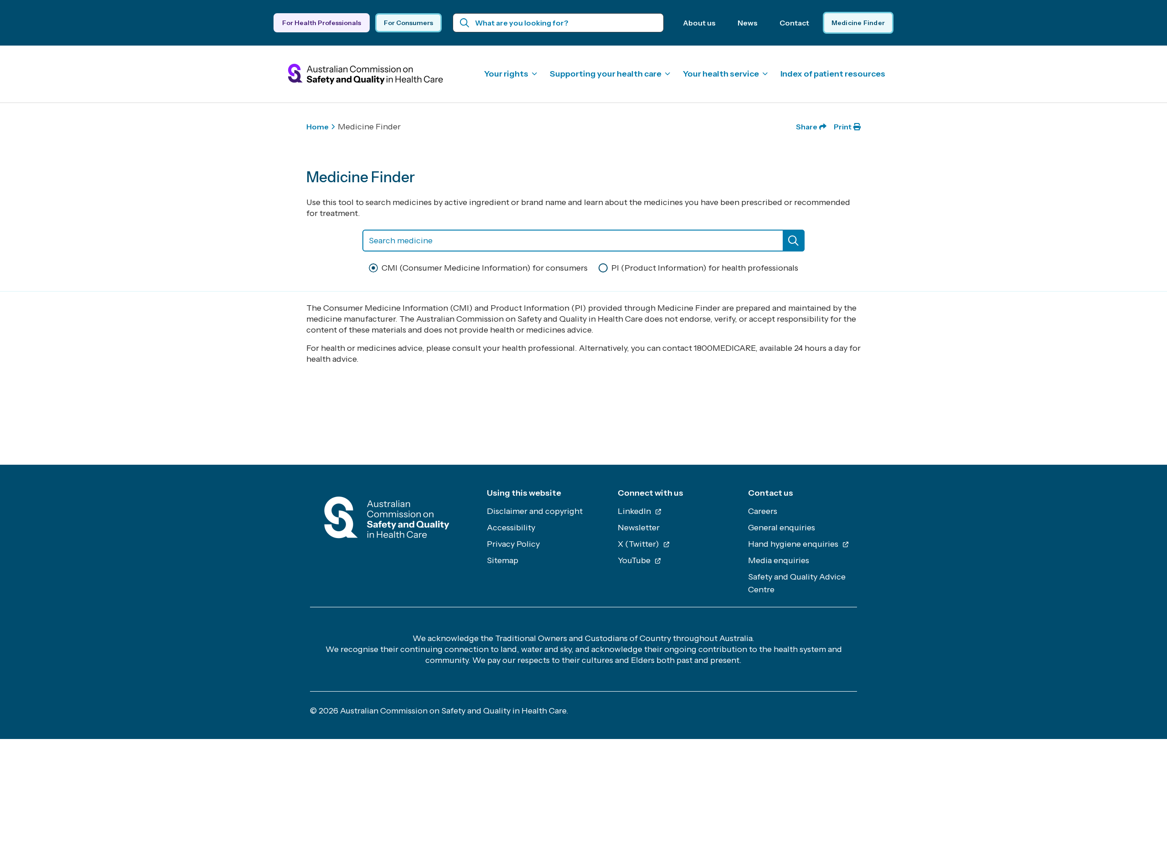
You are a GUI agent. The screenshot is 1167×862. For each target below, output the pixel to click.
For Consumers (408, 23)
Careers (762, 511)
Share (806, 126)
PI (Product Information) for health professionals (704, 268)
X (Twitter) (639, 544)
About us (699, 22)
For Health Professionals (321, 23)
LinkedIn (635, 511)
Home (317, 126)
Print (843, 126)
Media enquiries (778, 560)
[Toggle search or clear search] (794, 240)
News (748, 22)
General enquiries (781, 528)
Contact (794, 22)
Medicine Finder (858, 23)
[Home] (387, 520)
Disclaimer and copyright (535, 511)
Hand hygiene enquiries (794, 544)
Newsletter (639, 528)
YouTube (635, 560)
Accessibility (511, 528)
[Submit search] (465, 23)
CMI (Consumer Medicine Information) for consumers (485, 268)
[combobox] (583, 240)
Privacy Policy (513, 544)
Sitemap (502, 560)
